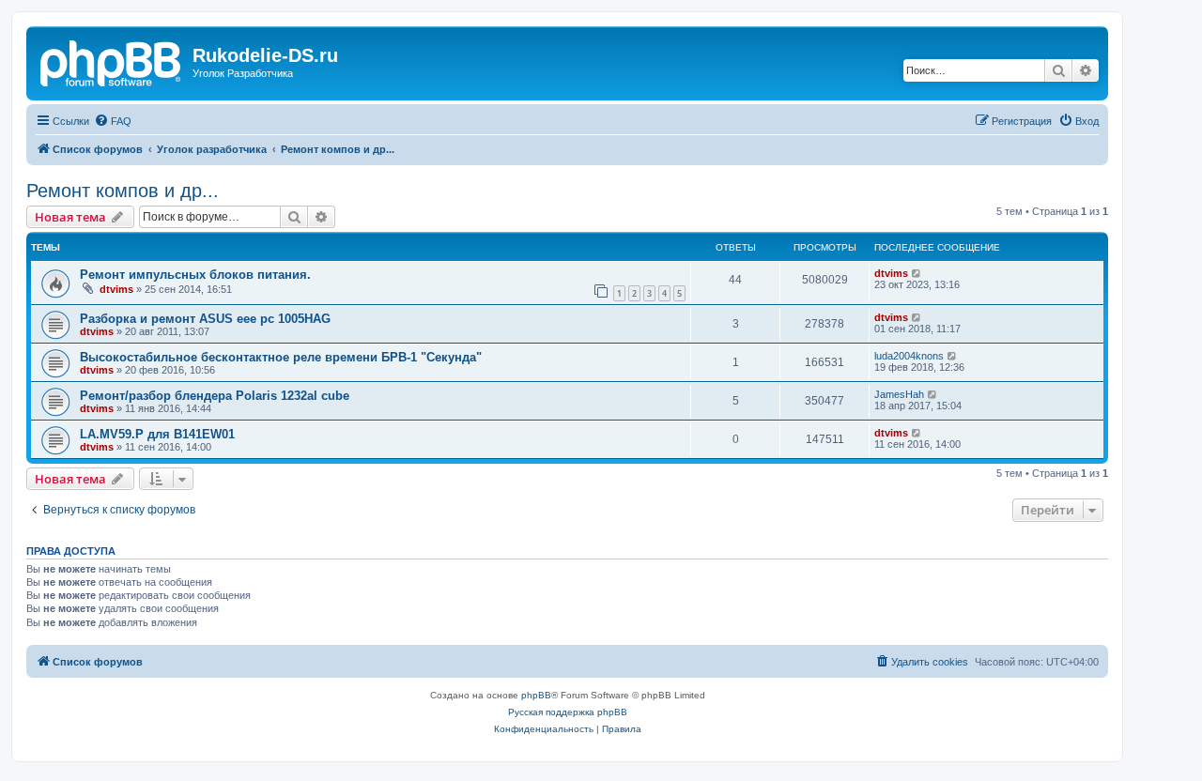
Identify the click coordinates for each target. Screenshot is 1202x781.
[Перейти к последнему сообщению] (917, 273)
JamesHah (899, 394)
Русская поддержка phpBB (567, 712)
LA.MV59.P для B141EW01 (157, 434)
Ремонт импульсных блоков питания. (195, 275)
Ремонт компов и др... (122, 190)
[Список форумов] (112, 61)
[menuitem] (112, 121)
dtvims (116, 289)
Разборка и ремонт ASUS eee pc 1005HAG (205, 319)
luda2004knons (909, 355)
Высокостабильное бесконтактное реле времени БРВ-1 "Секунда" (281, 357)
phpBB (536, 695)
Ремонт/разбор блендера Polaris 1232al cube (214, 396)
